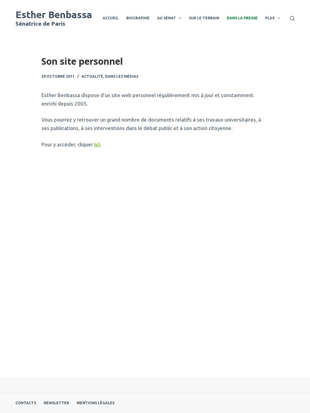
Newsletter (56, 403)
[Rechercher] (292, 18)
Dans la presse (242, 18)
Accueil (111, 18)
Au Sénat (166, 18)
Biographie (138, 18)
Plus (270, 18)
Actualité (92, 76)
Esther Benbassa (53, 14)
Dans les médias (121, 76)
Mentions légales (95, 403)
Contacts (25, 403)
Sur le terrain (204, 18)
